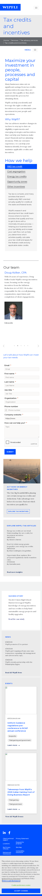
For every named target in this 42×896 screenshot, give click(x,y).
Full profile (8, 323)
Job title (8, 390)
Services (14, 40)
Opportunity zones (17, 181)
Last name (9, 382)
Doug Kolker (26, 551)
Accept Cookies (21, 891)
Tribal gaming (13, 800)
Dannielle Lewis (14, 564)
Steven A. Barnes (15, 540)
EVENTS (8, 683)
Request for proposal (20, 842)
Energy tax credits (16, 176)
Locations (6, 843)
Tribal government (15, 804)
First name (9, 374)
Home (6, 40)
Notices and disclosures (11, 881)
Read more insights (15, 572)
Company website (12, 415)
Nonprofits (12, 736)
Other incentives (16, 186)
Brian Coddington (15, 551)
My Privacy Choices (6, 848)
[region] (21, 875)
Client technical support (8, 839)
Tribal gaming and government (20, 740)
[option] (21, 299)
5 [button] (28, 346)
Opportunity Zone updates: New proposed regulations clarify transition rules (21, 557)
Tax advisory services (29, 40)
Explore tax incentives (18, 511)
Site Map (19, 847)
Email (6, 365)
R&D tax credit (14, 166)
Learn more (12, 745)
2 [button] (18, 346)
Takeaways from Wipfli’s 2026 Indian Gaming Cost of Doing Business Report (21, 792)
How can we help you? (14, 423)
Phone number (11, 406)
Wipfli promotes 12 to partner (16, 644)
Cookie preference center (21, 885)
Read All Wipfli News (13, 673)
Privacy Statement (22, 838)
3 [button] (21, 346)
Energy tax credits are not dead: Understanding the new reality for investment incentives (20, 533)
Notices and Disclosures (7, 853)
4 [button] (24, 346)
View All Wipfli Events (14, 817)
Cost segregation (16, 171)
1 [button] (14, 346)
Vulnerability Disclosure (20, 851)
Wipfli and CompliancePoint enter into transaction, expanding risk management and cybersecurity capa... (20, 653)
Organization (10, 398)
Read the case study (16, 619)
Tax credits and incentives (15, 43)
